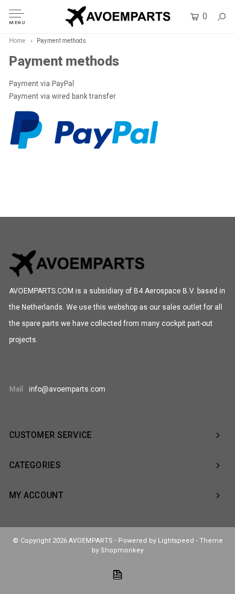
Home (17, 40)
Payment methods (61, 40)
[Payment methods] (117, 574)
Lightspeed (176, 541)
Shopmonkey (122, 550)
